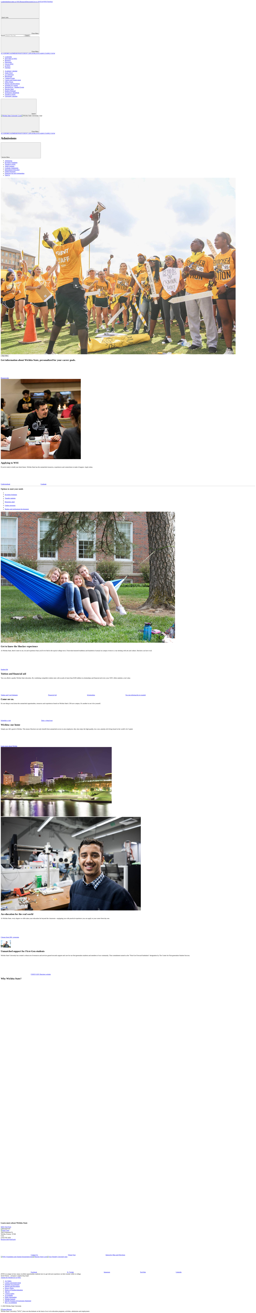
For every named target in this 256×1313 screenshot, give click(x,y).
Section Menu (6, 157)
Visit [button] (10, 1239)
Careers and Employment (13, 80)
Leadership (4, 2)
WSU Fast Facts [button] (6, 1227)
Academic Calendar (11, 71)
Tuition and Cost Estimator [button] (9, 695)
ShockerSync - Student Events (14, 87)
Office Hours (9, 82)
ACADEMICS (5, 53)
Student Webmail (10, 91)
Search (3, 35)
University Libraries (11, 96)
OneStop (50, 2)
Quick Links (5, 17)
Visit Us (7, 175)
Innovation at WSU (14, 2)
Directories (29, 2)
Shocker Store (9, 89)
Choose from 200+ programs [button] (10, 937)
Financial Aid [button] (52, 695)
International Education (12, 170)
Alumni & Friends (6, 1277)
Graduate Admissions (11, 168)
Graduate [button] (43, 484)
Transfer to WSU (10, 94)
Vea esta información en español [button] (135, 695)
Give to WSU (37, 2)
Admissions (8, 161)
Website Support (10, 1299)
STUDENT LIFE (26, 53)
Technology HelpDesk (12, 93)
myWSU (44, 2)
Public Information (11, 1297)
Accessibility (9, 1295)
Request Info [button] (5, 1239)
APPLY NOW (50, 53)
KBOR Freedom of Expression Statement (18, 1301)
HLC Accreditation (11, 1302)
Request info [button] (5, 378)
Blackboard (8, 76)
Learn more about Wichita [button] (9, 746)
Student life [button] (4, 669)
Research (23, 2)
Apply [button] (14, 1239)
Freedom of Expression (12, 1284)
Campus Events (10, 78)
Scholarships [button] (91, 695)
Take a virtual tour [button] (47, 720)
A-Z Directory (9, 74)
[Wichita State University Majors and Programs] (71, 910)
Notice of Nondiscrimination (14, 1290)
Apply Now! (9, 73)
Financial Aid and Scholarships (14, 173)
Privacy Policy (9, 1288)
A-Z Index (8, 1281)
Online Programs (10, 171)
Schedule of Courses (11, 85)
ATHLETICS (36, 53)
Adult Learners (9, 166)
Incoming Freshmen (11, 162)
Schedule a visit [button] (6, 720)
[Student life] (88, 642)
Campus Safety (9, 1293)
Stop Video (5, 355)
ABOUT (43, 53)
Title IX (7, 1292)
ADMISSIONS (15, 53)
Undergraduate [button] (5, 484)
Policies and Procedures (12, 84)
